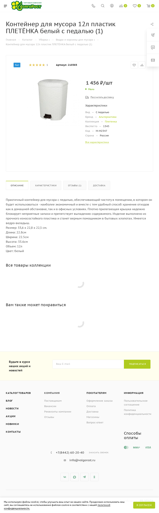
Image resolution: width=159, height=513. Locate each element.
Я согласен (144, 505)
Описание (17, 185)
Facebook (74, 477)
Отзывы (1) (74, 185)
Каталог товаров (18, 393)
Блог (9, 400)
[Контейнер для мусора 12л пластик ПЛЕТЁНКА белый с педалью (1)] (53, 100)
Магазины (92, 417)
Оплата (91, 406)
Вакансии (50, 406)
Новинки (12, 424)
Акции (11, 416)
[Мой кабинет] (112, 6)
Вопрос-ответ (94, 422)
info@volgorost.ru (82, 460)
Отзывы (49, 417)
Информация (133, 393)
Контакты (13, 431)
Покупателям (96, 393)
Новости (12, 408)
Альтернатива (108, 117)
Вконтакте (64, 477)
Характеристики (45, 185)
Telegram (84, 477)
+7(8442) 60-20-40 (70, 452)
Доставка (99, 185)
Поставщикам (53, 400)
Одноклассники (94, 477)
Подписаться (137, 364)
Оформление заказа (99, 400)
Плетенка (111, 121)
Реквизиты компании (57, 411)
